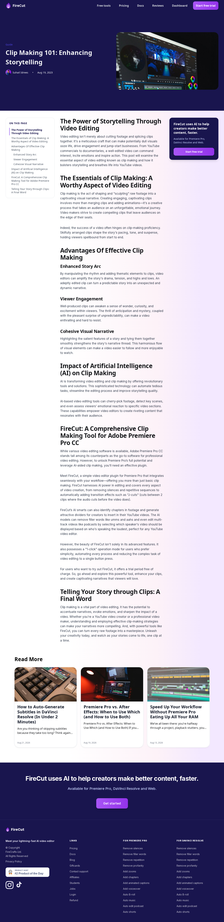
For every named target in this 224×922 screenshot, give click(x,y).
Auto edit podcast (133, 906)
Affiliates (74, 877)
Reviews (158, 6)
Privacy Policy (14, 861)
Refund (74, 900)
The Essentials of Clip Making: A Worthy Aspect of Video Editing (30, 139)
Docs (140, 6)
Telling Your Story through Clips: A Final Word (30, 190)
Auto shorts (129, 911)
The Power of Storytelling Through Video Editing (26, 131)
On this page (18, 123)
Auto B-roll (129, 894)
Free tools (104, 6)
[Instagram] (9, 885)
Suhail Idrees (20, 72)
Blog (72, 859)
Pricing (124, 6)
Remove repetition (133, 859)
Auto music (129, 900)
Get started (112, 803)
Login (73, 894)
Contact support (79, 871)
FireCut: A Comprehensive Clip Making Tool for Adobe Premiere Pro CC (30, 181)
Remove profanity (133, 865)
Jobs (72, 888)
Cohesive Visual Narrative (28, 164)
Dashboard (179, 6)
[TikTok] (19, 885)
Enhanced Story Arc (24, 154)
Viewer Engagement (25, 159)
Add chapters (131, 877)
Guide (9, 44)
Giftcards (75, 865)
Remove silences (133, 848)
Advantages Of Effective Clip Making (28, 148)
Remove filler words (134, 854)
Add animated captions (136, 882)
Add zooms (129, 871)
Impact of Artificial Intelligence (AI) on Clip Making (29, 170)
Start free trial (206, 6)
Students (75, 882)
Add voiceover (131, 888)
